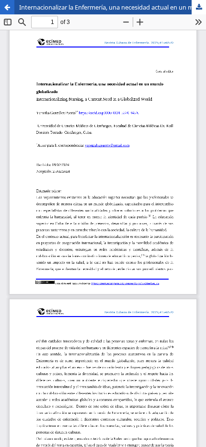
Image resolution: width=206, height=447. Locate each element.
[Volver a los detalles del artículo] (7, 7)
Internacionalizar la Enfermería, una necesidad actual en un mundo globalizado (112, 7)
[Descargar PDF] (199, 7)
